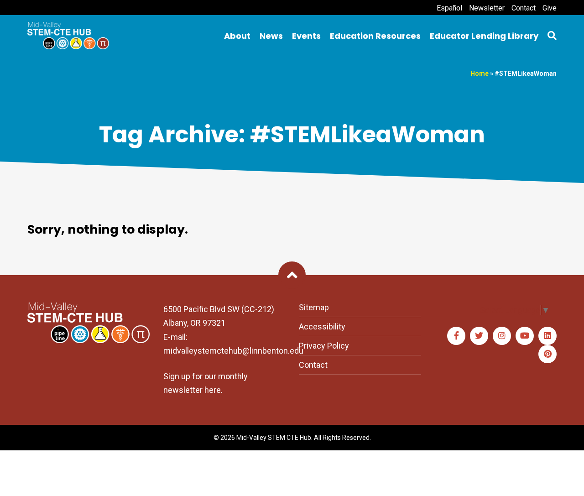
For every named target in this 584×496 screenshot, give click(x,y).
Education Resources (375, 36)
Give (549, 8)
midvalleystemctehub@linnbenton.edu (233, 350)
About (237, 36)
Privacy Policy (324, 345)
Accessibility (322, 326)
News (271, 36)
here (212, 390)
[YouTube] (525, 336)
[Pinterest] (547, 354)
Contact (523, 8)
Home (479, 73)
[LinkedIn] (547, 336)
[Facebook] (456, 336)
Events (306, 36)
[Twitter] (479, 336)
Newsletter (487, 8)
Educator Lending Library (484, 36)
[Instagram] (502, 336)
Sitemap (314, 307)
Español (449, 8)
